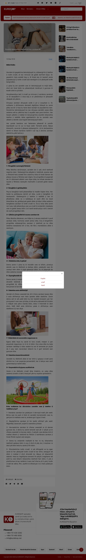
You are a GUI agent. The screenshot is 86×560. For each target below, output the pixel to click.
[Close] (62, 273)
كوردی (43, 282)
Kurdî (43, 285)
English (43, 278)
